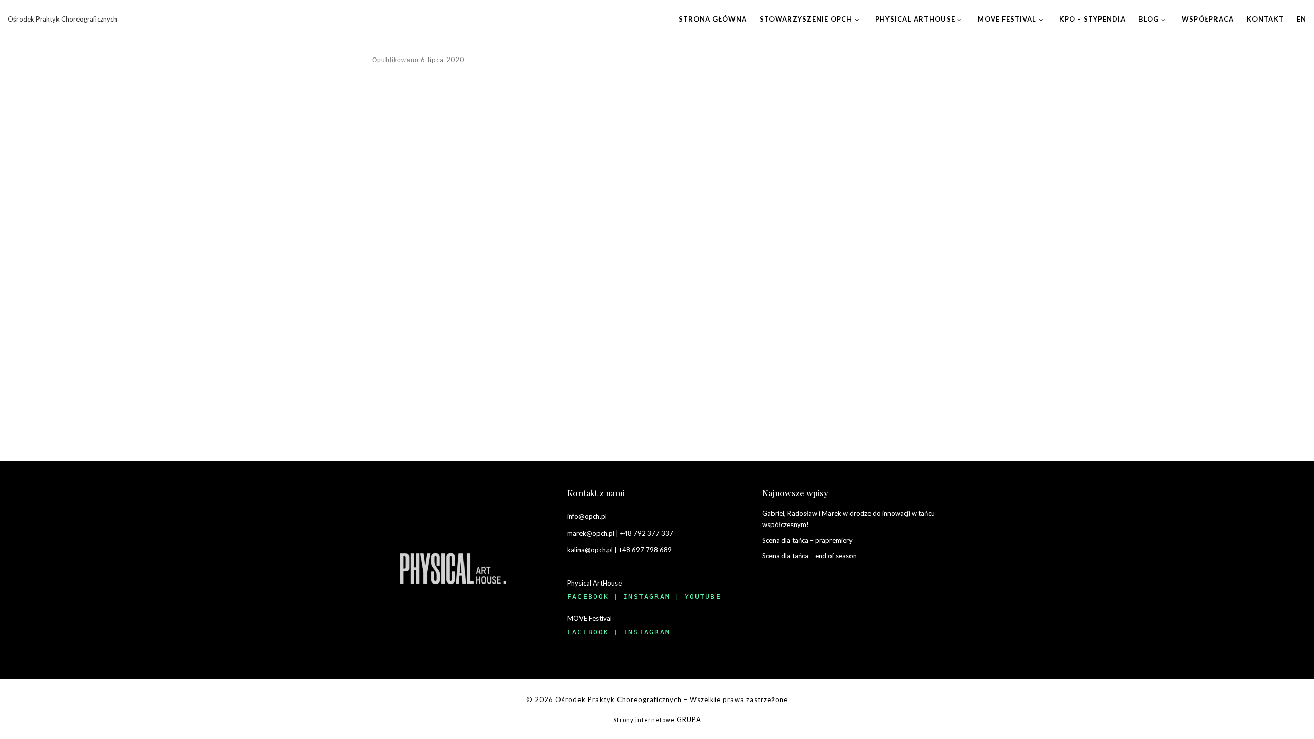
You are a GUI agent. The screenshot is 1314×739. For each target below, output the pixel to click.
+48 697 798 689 (645, 550)
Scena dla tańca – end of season (809, 556)
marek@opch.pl (590, 533)
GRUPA (689, 719)
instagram (646, 596)
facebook (588, 596)
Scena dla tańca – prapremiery (807, 540)
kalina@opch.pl (590, 550)
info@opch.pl (587, 516)
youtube (703, 596)
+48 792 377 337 (646, 533)
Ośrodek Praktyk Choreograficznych (618, 699)
